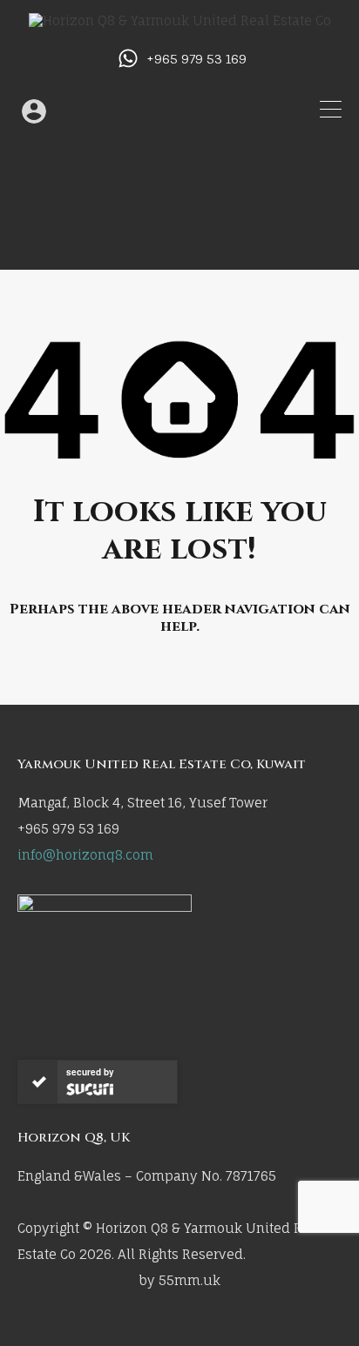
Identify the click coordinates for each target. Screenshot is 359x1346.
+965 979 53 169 (196, 59)
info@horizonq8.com (85, 855)
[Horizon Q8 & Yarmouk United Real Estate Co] (180, 20)
